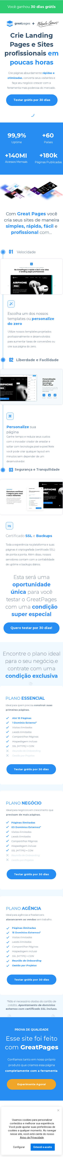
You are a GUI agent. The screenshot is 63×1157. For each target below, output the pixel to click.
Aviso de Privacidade (32, 1137)
